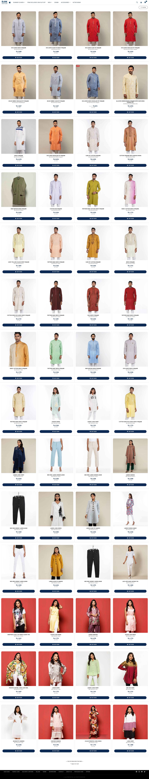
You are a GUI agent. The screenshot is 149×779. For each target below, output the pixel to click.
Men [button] (49, 2)
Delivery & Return (27, 771)
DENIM (56, 2)
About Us (69, 771)
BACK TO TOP (75, 764)
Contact (61, 771)
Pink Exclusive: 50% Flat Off (36, 2)
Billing (38, 771)
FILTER (144, 7)
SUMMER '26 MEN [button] (18, 2)
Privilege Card (78, 771)
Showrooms (52, 771)
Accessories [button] (65, 2)
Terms (44, 771)
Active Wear (77, 2)
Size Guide (7, 771)
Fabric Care (16, 771)
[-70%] (93, 82)
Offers (88, 771)
